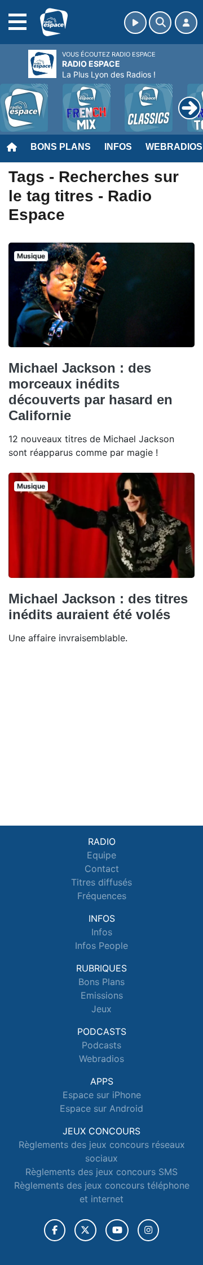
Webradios (101, 1058)
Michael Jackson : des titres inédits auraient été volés (98, 606)
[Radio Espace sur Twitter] (85, 1230)
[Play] (14, 99)
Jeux (101, 1008)
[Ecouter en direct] (135, 22)
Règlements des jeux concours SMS (101, 1171)
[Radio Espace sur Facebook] (54, 1230)
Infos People (101, 945)
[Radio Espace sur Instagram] (148, 1230)
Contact (102, 868)
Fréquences (101, 895)
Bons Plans (60, 147)
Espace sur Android (101, 1108)
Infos (118, 147)
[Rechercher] (160, 22)
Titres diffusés (101, 882)
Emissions (102, 995)
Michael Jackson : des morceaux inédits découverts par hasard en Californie (90, 391)
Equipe (101, 855)
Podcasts (101, 1045)
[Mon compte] (186, 22)
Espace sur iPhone (102, 1094)
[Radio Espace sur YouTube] (117, 1230)
